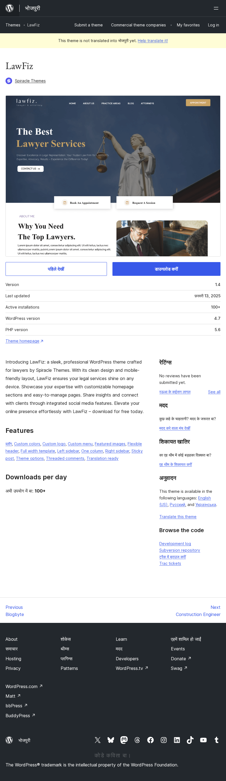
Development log (175, 543)
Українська (205, 504)
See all (214, 391)
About (12, 639)
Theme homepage (22, 341)
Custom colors (27, 443)
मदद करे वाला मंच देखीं (174, 428)
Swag (179, 668)
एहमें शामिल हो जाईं (186, 639)
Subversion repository (179, 550)
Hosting (13, 658)
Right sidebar (117, 451)
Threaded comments (65, 458)
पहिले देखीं (56, 269)
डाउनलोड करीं (166, 269)
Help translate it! (153, 40)
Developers (127, 658)
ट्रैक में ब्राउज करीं (172, 556)
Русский (177, 504)
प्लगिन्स (66, 658)
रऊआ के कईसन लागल (174, 391)
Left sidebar (68, 451)
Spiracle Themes (30, 80)
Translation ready (103, 458)
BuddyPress (21, 715)
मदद (119, 648)
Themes (13, 25)
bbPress (17, 705)
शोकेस (66, 639)
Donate (181, 658)
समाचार (12, 648)
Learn (121, 639)
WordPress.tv (132, 668)
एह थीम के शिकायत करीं (175, 464)
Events (178, 648)
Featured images (110, 443)
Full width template (38, 451)
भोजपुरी (24, 740)
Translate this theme (178, 516)
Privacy (13, 668)
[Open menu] (217, 8)
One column (92, 451)
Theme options (30, 458)
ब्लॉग (9, 443)
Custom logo (54, 443)
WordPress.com (24, 686)
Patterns (69, 668)
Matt (13, 696)
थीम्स (65, 648)
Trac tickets (170, 563)
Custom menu (80, 443)
